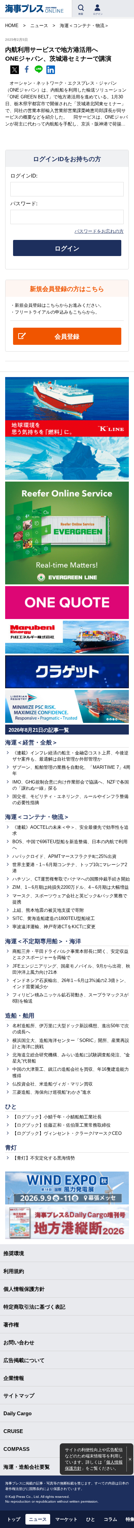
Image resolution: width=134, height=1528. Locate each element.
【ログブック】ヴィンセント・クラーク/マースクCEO (67, 1133)
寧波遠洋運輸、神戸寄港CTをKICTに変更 (54, 926)
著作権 (11, 1324)
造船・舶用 (19, 1015)
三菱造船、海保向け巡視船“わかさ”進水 (51, 1092)
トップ (13, 1519)
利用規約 (13, 1271)
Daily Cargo (17, 1413)
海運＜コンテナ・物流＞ (37, 817)
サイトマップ (18, 1395)
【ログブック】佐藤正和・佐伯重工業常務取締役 (61, 1125)
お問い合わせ (18, 1342)
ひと (11, 1106)
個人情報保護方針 (24, 1289)
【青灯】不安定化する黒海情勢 (43, 1158)
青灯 (11, 1147)
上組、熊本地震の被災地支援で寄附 (48, 910)
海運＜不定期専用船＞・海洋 (43, 941)
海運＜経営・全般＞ (31, 742)
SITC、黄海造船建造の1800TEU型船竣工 (53, 918)
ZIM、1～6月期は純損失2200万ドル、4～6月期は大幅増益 (70, 887)
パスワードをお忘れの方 (99, 231)
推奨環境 (13, 1253)
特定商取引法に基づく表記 (34, 1307)
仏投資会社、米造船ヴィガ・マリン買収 (52, 1084)
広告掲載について (24, 1360)
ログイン (67, 248)
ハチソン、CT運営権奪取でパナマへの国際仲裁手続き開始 (71, 879)
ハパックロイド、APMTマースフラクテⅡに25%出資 (64, 856)
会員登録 (67, 336)
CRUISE (13, 1431)
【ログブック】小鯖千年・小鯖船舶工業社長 (57, 1116)
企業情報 (13, 1378)
